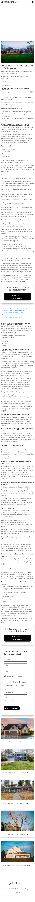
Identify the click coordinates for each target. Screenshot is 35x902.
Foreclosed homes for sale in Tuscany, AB (13, 312)
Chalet (24, 682)
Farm (23, 685)
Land (17, 685)
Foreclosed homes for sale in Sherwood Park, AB (17, 865)
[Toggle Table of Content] (30, 92)
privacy (12, 898)
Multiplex (9, 685)
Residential (10, 676)
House (9, 682)
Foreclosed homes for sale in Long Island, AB (14, 308)
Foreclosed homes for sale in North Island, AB (15, 315)
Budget (6, 689)
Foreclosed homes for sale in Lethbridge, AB (16, 834)
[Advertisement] (17, 21)
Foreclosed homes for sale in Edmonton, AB (15, 773)
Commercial (20, 676)
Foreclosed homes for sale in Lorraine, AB (13, 317)
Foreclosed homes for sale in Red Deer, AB (15, 803)
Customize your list (17, 296)
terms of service (20, 898)
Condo (16, 682)
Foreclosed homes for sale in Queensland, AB (14, 310)
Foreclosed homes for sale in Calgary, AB (14, 742)
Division (6, 697)
